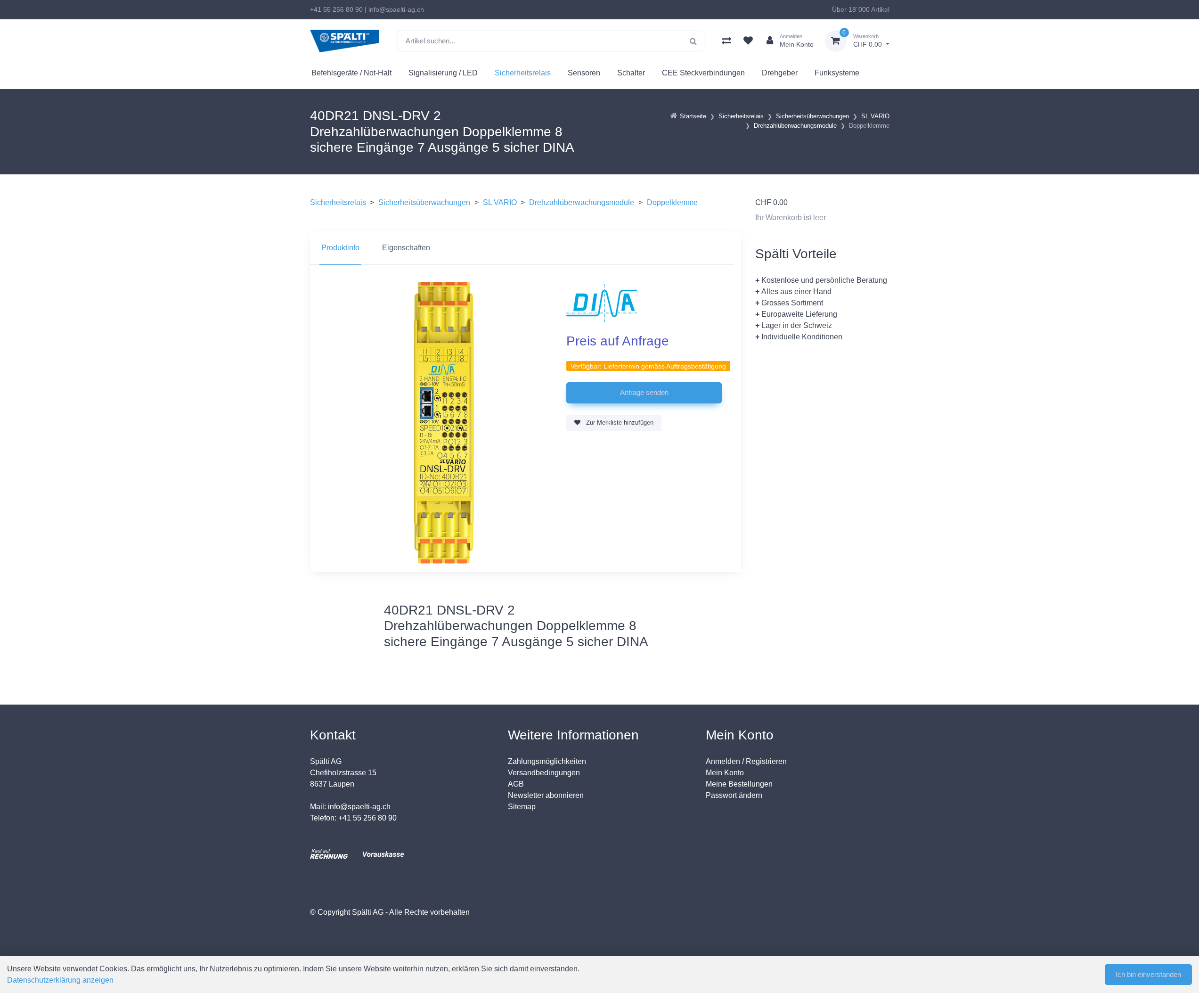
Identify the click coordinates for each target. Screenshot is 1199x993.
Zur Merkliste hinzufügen (618, 422)
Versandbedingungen (544, 773)
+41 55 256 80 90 (336, 9)
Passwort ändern (734, 795)
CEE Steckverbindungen (703, 73)
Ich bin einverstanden (1148, 974)
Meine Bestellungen (739, 784)
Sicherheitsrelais (523, 73)
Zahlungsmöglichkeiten (547, 761)
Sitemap (522, 807)
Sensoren (584, 73)
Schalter (631, 73)
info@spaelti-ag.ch (396, 9)
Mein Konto (725, 773)
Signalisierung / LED (443, 73)
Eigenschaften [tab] (406, 248)
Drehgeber (780, 73)
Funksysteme (837, 73)
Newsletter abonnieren (546, 795)
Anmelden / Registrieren (746, 761)
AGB (516, 784)
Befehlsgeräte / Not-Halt (351, 73)
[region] (525, 248)
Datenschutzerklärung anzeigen (60, 980)
